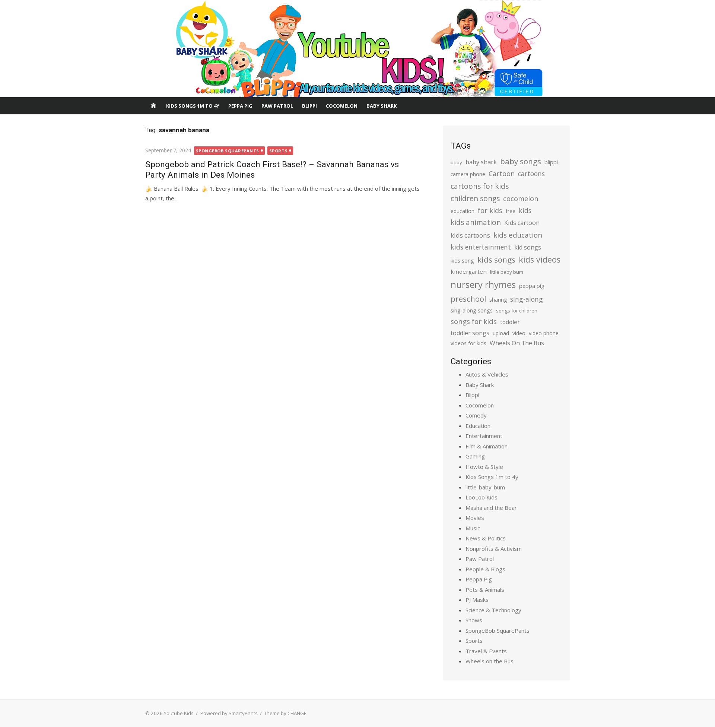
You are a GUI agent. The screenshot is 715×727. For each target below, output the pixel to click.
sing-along (526, 299)
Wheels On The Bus (517, 343)
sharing (498, 299)
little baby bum (506, 272)
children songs (475, 198)
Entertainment (483, 435)
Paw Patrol (277, 105)
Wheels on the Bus (489, 661)
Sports (278, 150)
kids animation (476, 222)
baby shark (481, 162)
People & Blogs (485, 569)
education (462, 211)
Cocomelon (342, 105)
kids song (462, 260)
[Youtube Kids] (357, 48)
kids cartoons (470, 235)
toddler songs (470, 333)
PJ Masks (477, 599)
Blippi (309, 105)
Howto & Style (484, 466)
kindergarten (469, 271)
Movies (474, 517)
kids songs (496, 259)
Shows (473, 620)
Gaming (475, 456)
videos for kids (468, 343)
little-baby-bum (485, 487)
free (510, 211)
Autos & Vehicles (486, 374)
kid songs (527, 247)
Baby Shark (381, 105)
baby (456, 162)
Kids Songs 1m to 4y (192, 105)
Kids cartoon (522, 223)
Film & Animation (486, 446)
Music (472, 528)
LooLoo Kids (481, 497)
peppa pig (531, 285)
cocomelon (520, 198)
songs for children (516, 310)
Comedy (476, 415)
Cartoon (502, 173)
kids (525, 210)
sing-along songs (472, 310)
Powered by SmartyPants (229, 713)
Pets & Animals (484, 589)
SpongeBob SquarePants (228, 150)
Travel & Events (486, 651)
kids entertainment (481, 246)
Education (477, 425)
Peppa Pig (240, 105)
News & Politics (485, 538)
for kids (490, 210)
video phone (544, 333)
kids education (517, 234)
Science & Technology (493, 610)
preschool (468, 298)
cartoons (531, 173)
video (518, 333)
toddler (510, 322)
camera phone (468, 174)
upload (501, 333)
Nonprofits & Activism (493, 548)
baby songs (520, 161)
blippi (551, 162)
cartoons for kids (480, 186)
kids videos (539, 259)
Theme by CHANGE (285, 713)
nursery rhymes (483, 284)
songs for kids (474, 321)
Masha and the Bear (491, 507)
